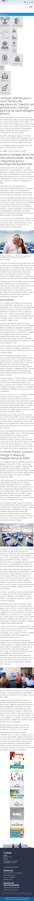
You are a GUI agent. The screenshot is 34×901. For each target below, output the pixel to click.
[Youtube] (29, 2)
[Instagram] (32, 2)
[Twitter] (27, 2)
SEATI (26, 899)
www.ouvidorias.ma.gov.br (11, 867)
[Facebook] (25, 2)
